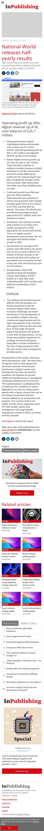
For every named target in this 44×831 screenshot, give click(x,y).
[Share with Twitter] (3, 73)
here (9, 421)
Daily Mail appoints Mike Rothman (22, 642)
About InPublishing (9, 799)
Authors (5, 811)
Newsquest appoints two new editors (23, 682)
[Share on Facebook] (12, 73)
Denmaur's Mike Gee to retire (19, 647)
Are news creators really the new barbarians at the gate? (21, 688)
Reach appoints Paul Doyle (18, 636)
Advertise (5, 807)
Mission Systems (23, 814)
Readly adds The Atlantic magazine (22, 668)
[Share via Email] (17, 73)
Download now (22, 771)
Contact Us (6, 803)
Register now (22, 493)
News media (31, 450)
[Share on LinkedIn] (8, 73)
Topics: (5, 446)
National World (9, 113)
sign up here (8, 429)
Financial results (12, 450)
